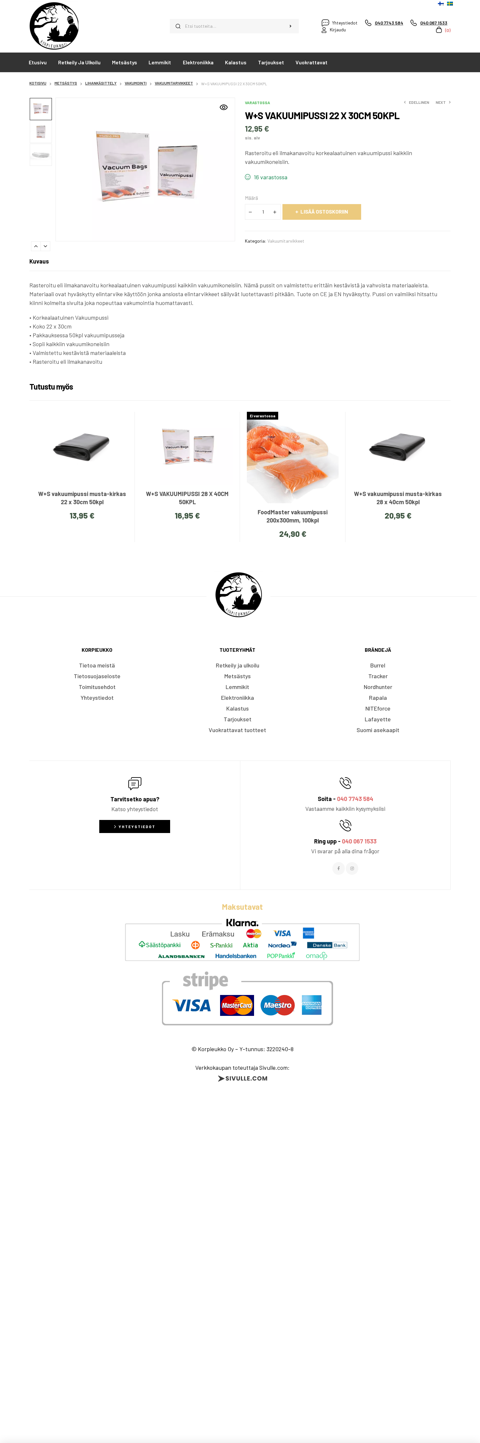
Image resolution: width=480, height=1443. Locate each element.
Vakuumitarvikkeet (174, 83)
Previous (36, 246)
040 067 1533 (359, 841)
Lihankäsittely (101, 83)
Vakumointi (136, 83)
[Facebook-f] (338, 868)
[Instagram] (352, 868)
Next (45, 246)
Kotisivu (37, 83)
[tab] (39, 261)
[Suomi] (441, 4)
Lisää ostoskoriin (324, 211)
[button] (224, 107)
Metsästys (66, 83)
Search (290, 26)
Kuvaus (39, 261)
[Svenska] (450, 4)
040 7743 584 (355, 798)
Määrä (251, 198)
